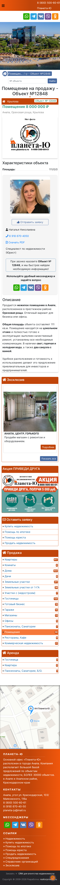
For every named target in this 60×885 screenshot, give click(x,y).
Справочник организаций (21, 861)
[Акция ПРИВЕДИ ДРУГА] (30, 493)
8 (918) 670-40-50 (14, 806)
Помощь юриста (16, 850)
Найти (52, 81)
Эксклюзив (12, 865)
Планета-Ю (44, 8)
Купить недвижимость (19, 842)
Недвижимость (15, 838)
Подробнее (48, 447)
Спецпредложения (17, 857)
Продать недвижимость (20, 854)
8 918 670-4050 (18, 236)
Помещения (15, 73)
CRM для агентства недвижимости (36, 873)
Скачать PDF (16, 242)
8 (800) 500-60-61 (48, 2)
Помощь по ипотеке (18, 846)
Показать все (48, 458)
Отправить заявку (31, 222)
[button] (29, 135)
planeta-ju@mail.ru (14, 810)
